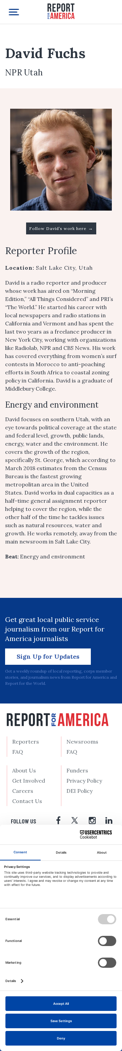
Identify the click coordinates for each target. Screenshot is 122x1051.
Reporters (25, 741)
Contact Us (27, 801)
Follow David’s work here (61, 228)
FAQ (17, 751)
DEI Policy (79, 790)
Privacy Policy (84, 780)
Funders (77, 770)
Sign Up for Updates (48, 656)
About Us (24, 770)
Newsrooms (82, 741)
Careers (22, 790)
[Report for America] (61, 11)
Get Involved (28, 780)
